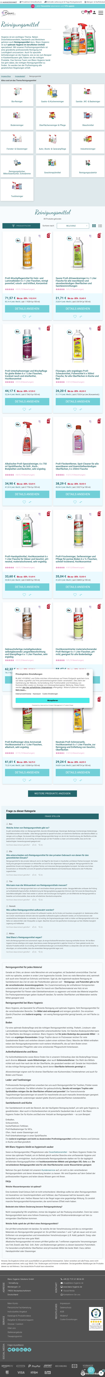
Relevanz (77, 225)
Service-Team (20, 60)
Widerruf (64, 1316)
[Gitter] (94, 226)
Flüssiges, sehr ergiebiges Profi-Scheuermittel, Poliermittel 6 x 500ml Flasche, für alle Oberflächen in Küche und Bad (77, 375)
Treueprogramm (15, 1336)
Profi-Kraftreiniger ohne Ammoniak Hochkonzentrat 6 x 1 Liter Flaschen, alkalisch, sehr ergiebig (23, 745)
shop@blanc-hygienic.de (73, 1283)
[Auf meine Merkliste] (24, 316)
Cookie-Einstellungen (68, 1319)
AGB (62, 1311)
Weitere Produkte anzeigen (52, 793)
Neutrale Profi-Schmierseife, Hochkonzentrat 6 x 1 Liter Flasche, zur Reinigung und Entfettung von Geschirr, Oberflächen (76, 746)
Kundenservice (48, 1170)
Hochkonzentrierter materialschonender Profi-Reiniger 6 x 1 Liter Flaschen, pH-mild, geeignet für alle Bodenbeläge (76, 652)
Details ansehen (27, 309)
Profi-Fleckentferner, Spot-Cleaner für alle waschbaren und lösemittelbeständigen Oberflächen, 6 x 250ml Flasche (77, 466)
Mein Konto (13, 1303)
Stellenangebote (15, 1332)
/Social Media (69, 1290)
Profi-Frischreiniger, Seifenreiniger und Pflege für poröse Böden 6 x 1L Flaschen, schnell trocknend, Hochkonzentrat (76, 559)
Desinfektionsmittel (58, 1152)
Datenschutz (65, 1307)
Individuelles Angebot (17, 1311)
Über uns (12, 1328)
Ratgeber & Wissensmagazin (20, 1320)
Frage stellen (52, 816)
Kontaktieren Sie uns (71, 1294)
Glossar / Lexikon (15, 1324)
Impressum (65, 1303)
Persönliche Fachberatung (19, 1307)
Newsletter (45, 6)
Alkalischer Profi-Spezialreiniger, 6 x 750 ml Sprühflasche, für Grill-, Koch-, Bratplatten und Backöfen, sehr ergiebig (26, 466)
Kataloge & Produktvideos (19, 1316)
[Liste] (100, 226)
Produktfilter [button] (24, 226)
